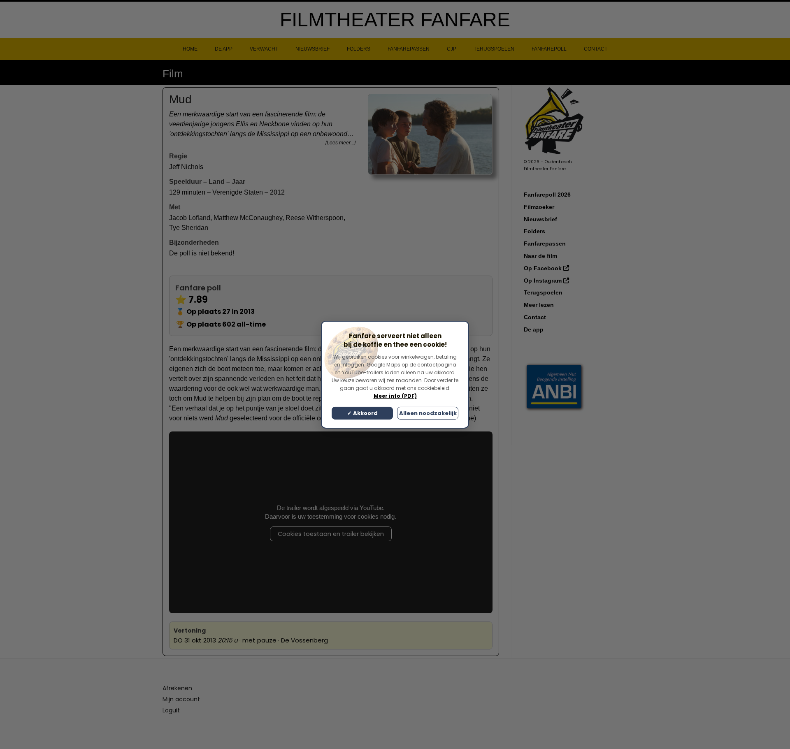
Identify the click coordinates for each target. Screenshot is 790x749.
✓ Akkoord (362, 413)
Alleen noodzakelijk (428, 413)
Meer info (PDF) (395, 395)
